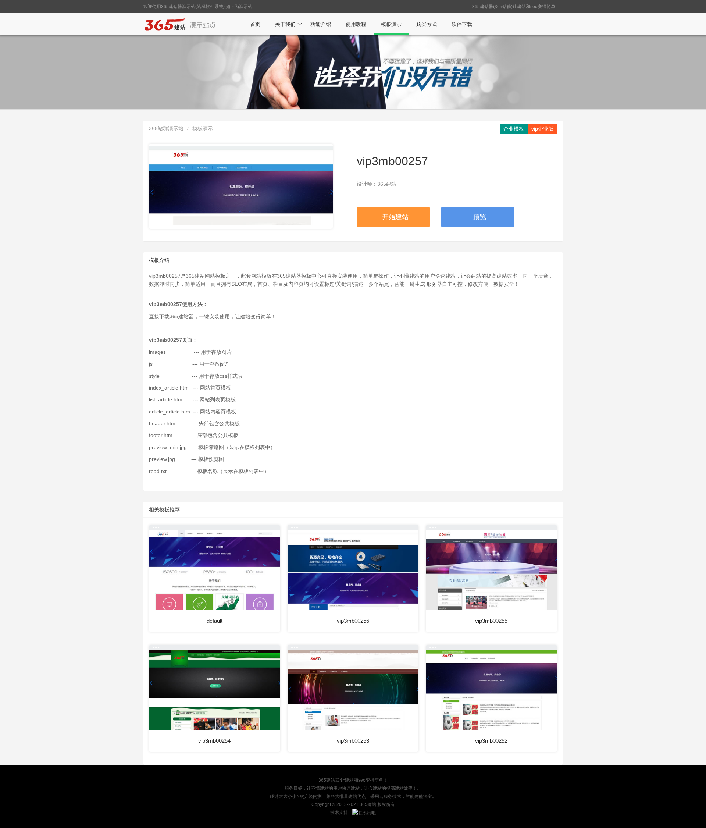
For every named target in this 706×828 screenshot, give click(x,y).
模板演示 (391, 24)
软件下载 (462, 24)
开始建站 (395, 217)
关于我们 (285, 24)
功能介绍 (320, 24)
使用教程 (356, 24)
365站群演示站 (166, 128)
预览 (479, 217)
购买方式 (426, 24)
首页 (255, 24)
